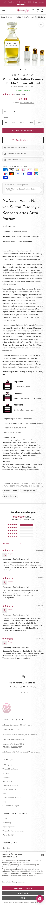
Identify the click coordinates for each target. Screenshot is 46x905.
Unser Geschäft (8, 835)
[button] (7, 94)
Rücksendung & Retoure (11, 797)
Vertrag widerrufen (9, 789)
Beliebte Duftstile (10, 491)
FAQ (4, 801)
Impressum (6, 777)
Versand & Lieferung (10, 769)
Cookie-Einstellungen (10, 805)
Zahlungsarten (7, 765)
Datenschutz (7, 781)
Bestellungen (7, 823)
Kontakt (5, 773)
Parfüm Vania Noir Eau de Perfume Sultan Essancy (20, 190)
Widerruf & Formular (10, 785)
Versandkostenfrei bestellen (13, 831)
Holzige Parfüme (10, 496)
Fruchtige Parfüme (28, 491)
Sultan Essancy (23, 75)
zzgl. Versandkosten (27, 102)
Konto (4, 819)
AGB (4, 793)
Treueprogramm (8, 827)
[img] (7, 550)
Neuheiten (6, 848)
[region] (23, 681)
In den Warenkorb (23, 130)
